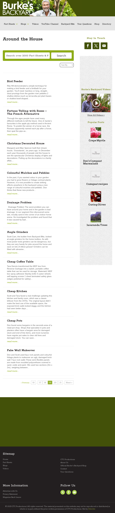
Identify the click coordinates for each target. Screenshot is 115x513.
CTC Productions (67, 459)
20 (55, 382)
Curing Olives (97, 204)
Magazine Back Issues (12, 497)
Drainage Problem (19, 202)
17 (40, 382)
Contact (63, 469)
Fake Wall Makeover (21, 350)
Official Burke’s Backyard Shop (73, 466)
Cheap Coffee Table (20, 261)
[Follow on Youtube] (104, 45)
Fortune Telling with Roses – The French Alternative (27, 112)
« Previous (25, 383)
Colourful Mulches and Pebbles (28, 173)
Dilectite (91, 509)
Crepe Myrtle (97, 140)
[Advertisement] (96, 70)
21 (60, 382)
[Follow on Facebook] (87, 45)
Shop (96, 24)
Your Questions (84, 24)
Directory (106, 24)
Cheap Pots (14, 321)
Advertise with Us (10, 491)
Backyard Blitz (67, 24)
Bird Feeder (15, 81)
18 (45, 382)
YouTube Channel (49, 24)
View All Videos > (96, 115)
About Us (64, 463)
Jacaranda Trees (97, 225)
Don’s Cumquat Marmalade (92, 162)
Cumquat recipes (97, 184)
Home (5, 459)
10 (33, 382)
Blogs (23, 24)
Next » (69, 382)
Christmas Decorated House (25, 143)
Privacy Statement (10, 494)
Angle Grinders (17, 232)
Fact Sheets (9, 24)
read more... (13, 102)
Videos (35, 24)
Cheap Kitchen (17, 291)
